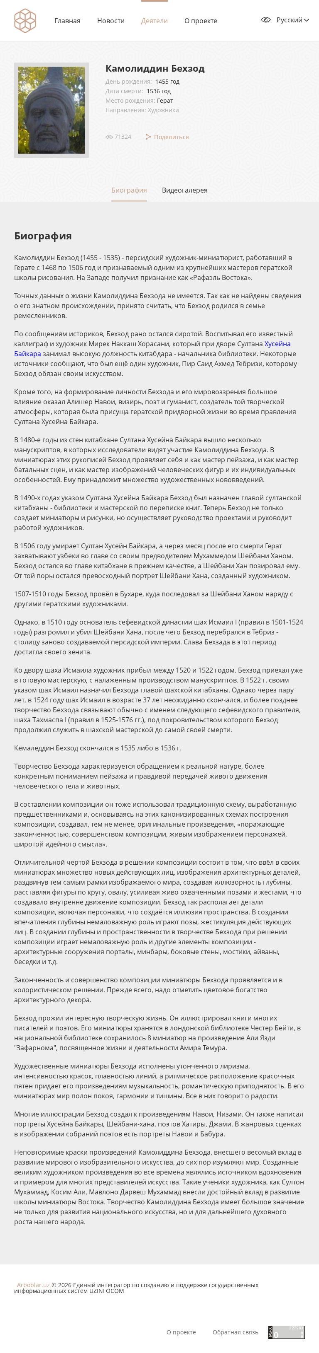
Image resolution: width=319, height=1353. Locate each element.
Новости (111, 20)
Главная (67, 20)
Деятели (154, 20)
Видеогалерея (185, 190)
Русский (290, 20)
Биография (129, 190)
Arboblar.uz (33, 1285)
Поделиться (170, 137)
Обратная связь (235, 1332)
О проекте (200, 20)
